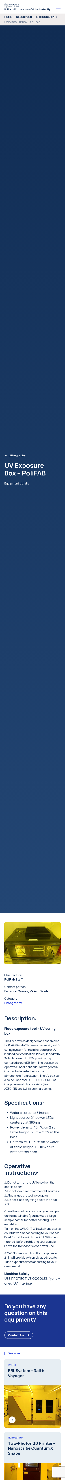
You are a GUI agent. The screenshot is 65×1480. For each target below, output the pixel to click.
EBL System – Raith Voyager (26, 1373)
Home (8, 17)
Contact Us (16, 1335)
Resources (24, 17)
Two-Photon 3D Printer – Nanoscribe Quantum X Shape (31, 1448)
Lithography (45, 17)
